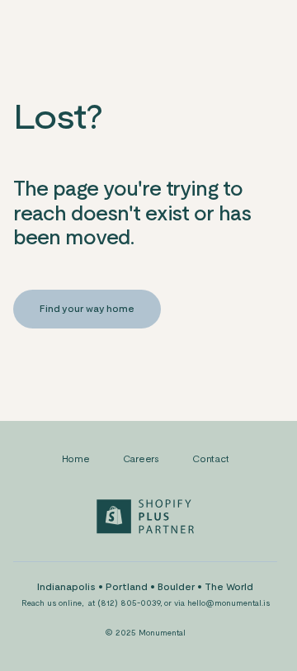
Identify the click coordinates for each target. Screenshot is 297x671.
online (70, 602)
